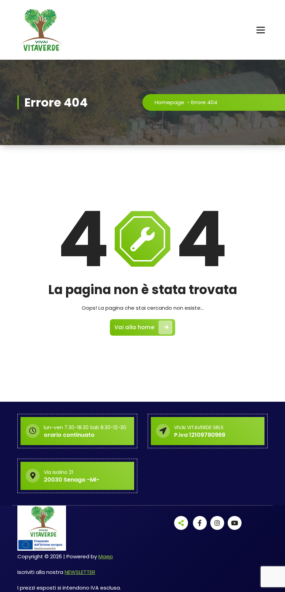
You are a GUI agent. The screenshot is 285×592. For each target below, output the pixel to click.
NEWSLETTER (80, 572)
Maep (105, 556)
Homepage (169, 102)
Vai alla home (134, 327)
